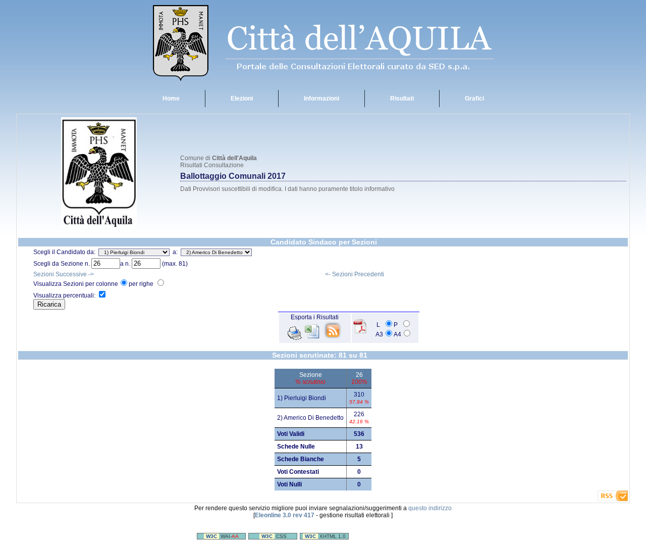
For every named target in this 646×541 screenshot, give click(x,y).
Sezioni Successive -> (63, 274)
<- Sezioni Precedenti (354, 274)
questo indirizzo (430, 508)
